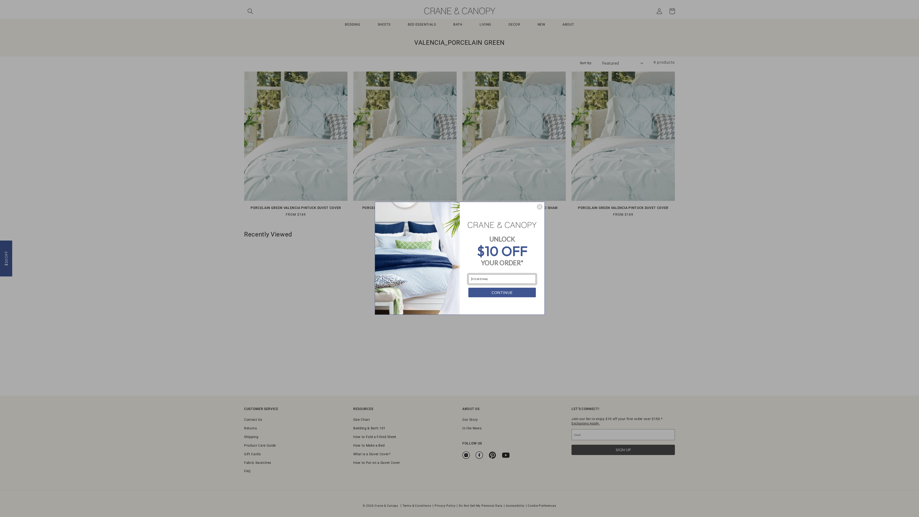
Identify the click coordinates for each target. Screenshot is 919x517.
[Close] (540, 207)
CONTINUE (502, 292)
